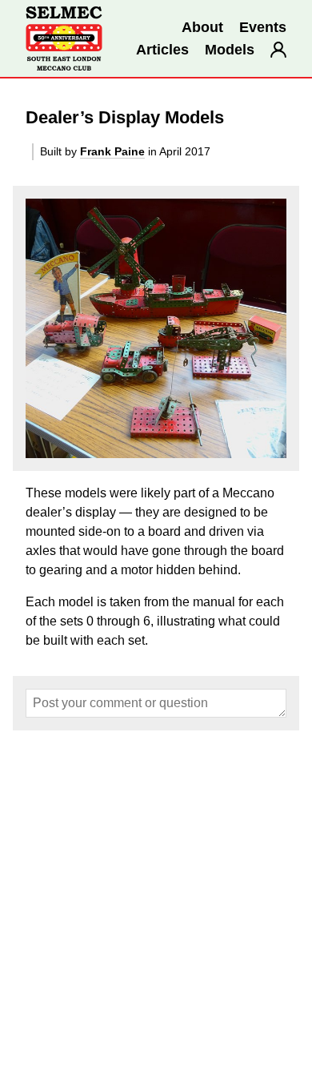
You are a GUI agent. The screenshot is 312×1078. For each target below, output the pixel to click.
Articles (162, 50)
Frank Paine (112, 151)
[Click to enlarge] (156, 328)
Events (262, 27)
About (202, 27)
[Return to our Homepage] (64, 38)
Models (229, 50)
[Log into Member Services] (278, 50)
